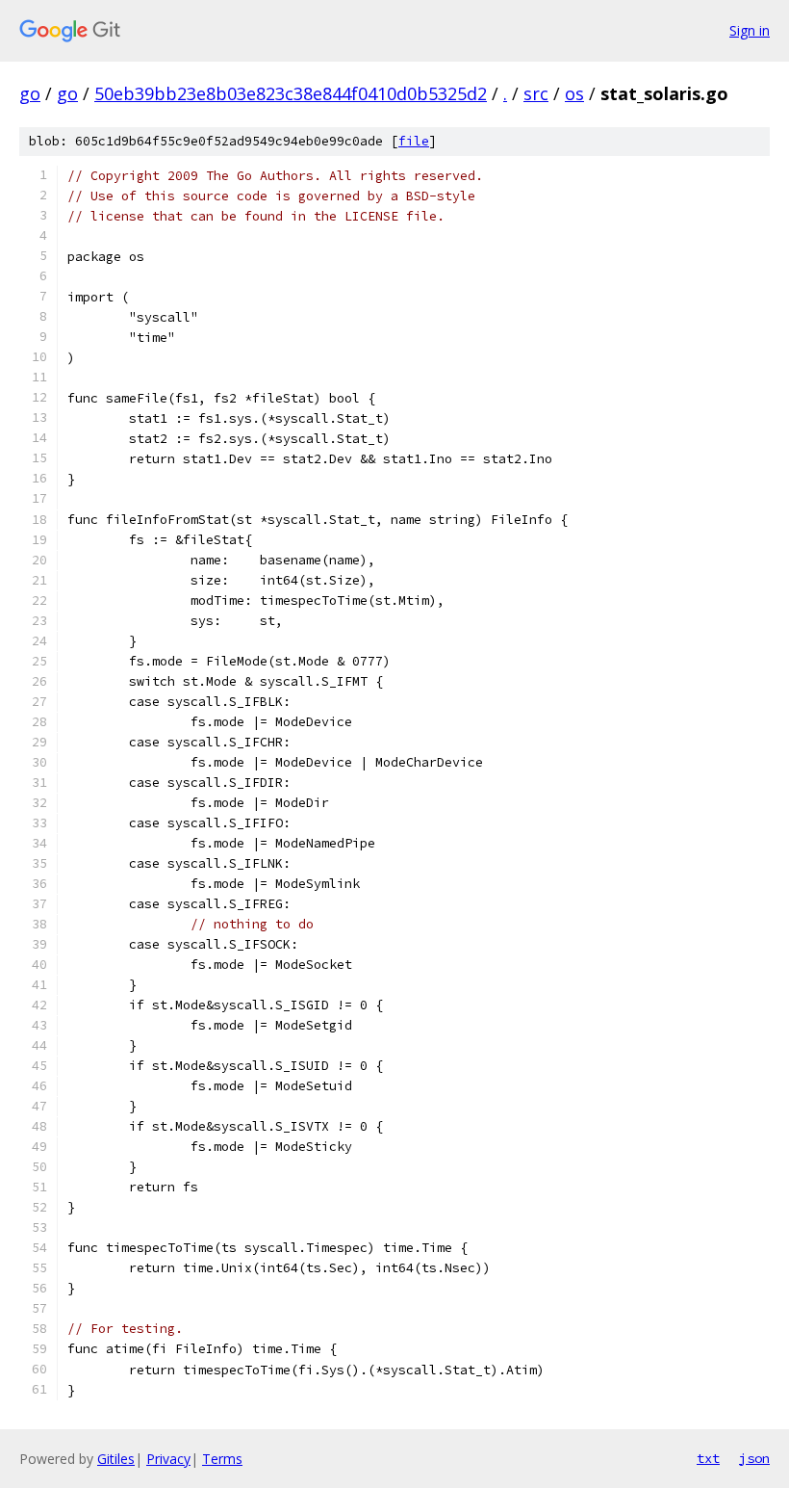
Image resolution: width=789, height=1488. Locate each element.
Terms (222, 1458)
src (535, 93)
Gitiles (116, 1458)
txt (708, 1458)
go (29, 93)
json (754, 1458)
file (413, 141)
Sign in (749, 30)
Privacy (168, 1458)
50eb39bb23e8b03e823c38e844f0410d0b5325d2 (290, 93)
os (574, 93)
